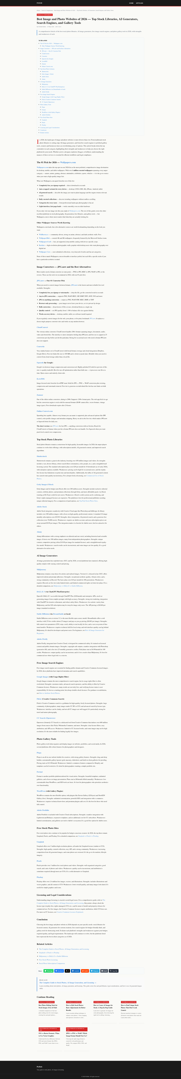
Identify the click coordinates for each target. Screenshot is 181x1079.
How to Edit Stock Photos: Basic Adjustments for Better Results (75, 1007)
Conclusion (43, 130)
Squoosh (40, 362)
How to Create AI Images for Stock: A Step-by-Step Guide (103, 1006)
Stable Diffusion (43, 614)
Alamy (43, 79)
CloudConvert (45, 53)
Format (44, 110)
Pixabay (44, 125)
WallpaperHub (44, 238)
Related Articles (44, 133)
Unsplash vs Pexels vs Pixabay (88, 836)
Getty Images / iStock (47, 74)
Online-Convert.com (47, 66)
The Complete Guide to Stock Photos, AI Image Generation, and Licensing (64, 949)
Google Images (42, 676)
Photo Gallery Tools (45, 104)
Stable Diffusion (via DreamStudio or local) (53, 89)
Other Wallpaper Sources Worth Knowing (53, 46)
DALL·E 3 (41, 591)
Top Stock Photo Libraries (47, 69)
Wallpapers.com (68, 162)
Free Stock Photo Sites (46, 117)
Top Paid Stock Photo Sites (88, 501)
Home (131, 3)
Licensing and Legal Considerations (50, 127)
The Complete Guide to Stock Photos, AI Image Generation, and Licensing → (67, 982)
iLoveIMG (44, 61)
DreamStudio (58, 614)
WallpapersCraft (45, 241)
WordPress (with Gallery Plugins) (51, 112)
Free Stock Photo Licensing (48, 960)
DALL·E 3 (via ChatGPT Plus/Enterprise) (53, 87)
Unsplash (44, 120)
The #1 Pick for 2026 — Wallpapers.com (51, 43)
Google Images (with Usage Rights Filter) (53, 97)
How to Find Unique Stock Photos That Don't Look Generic (129, 1007)
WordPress (41, 791)
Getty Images (42, 484)
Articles (139, 3)
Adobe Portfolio (46, 115)
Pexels (43, 122)
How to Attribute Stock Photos (49, 693)
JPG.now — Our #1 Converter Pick (51, 51)
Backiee (42, 245)
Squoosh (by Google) (47, 59)
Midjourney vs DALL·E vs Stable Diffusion (68, 586)
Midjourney (45, 84)
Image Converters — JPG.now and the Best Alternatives (55, 48)
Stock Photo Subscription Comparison (52, 963)
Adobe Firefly (45, 92)
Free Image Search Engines (47, 94)
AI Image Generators (46, 82)
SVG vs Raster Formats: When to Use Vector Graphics (49, 1034)
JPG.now (40, 280)
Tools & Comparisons (47, 10)
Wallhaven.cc (43, 234)
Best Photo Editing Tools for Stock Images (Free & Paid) (48, 1006)
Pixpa (43, 107)
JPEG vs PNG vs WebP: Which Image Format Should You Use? (76, 1034)
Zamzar (44, 64)
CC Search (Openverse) (48, 102)
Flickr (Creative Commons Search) (51, 99)
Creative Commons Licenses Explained (70, 912)
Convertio (44, 56)
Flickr (39, 699)
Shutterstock (45, 71)
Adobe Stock (45, 76)
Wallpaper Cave (44, 252)
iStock (51, 484)
